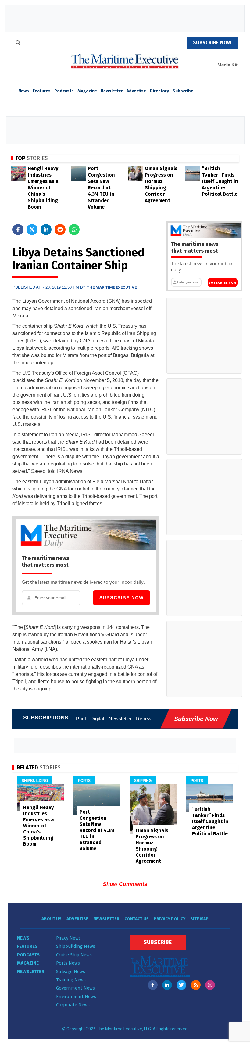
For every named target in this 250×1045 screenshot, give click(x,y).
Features (42, 91)
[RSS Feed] (196, 985)
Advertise (136, 91)
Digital (97, 718)
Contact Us (136, 919)
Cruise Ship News (74, 955)
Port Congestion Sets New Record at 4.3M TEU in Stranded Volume (101, 188)
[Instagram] (210, 985)
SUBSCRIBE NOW (212, 42)
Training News (71, 980)
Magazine (87, 91)
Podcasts (64, 91)
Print (81, 718)
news (23, 91)
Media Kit (227, 64)
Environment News (76, 996)
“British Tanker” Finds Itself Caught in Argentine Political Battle (220, 181)
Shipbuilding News (75, 946)
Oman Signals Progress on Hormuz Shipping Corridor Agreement (152, 846)
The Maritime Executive (112, 287)
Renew (144, 718)
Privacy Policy (169, 919)
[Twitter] (181, 985)
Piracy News (68, 938)
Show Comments (125, 884)
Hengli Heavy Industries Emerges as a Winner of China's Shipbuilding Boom (43, 188)
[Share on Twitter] (32, 229)
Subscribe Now (121, 597)
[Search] (17, 43)
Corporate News (73, 1005)
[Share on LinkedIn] (46, 229)
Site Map (199, 919)
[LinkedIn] (167, 985)
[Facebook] (153, 985)
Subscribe (183, 91)
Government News (75, 988)
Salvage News (70, 971)
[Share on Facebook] (17, 229)
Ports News (68, 963)
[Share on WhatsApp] (74, 229)
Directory (159, 91)
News (23, 938)
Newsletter (112, 91)
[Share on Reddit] (60, 229)
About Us (51, 919)
